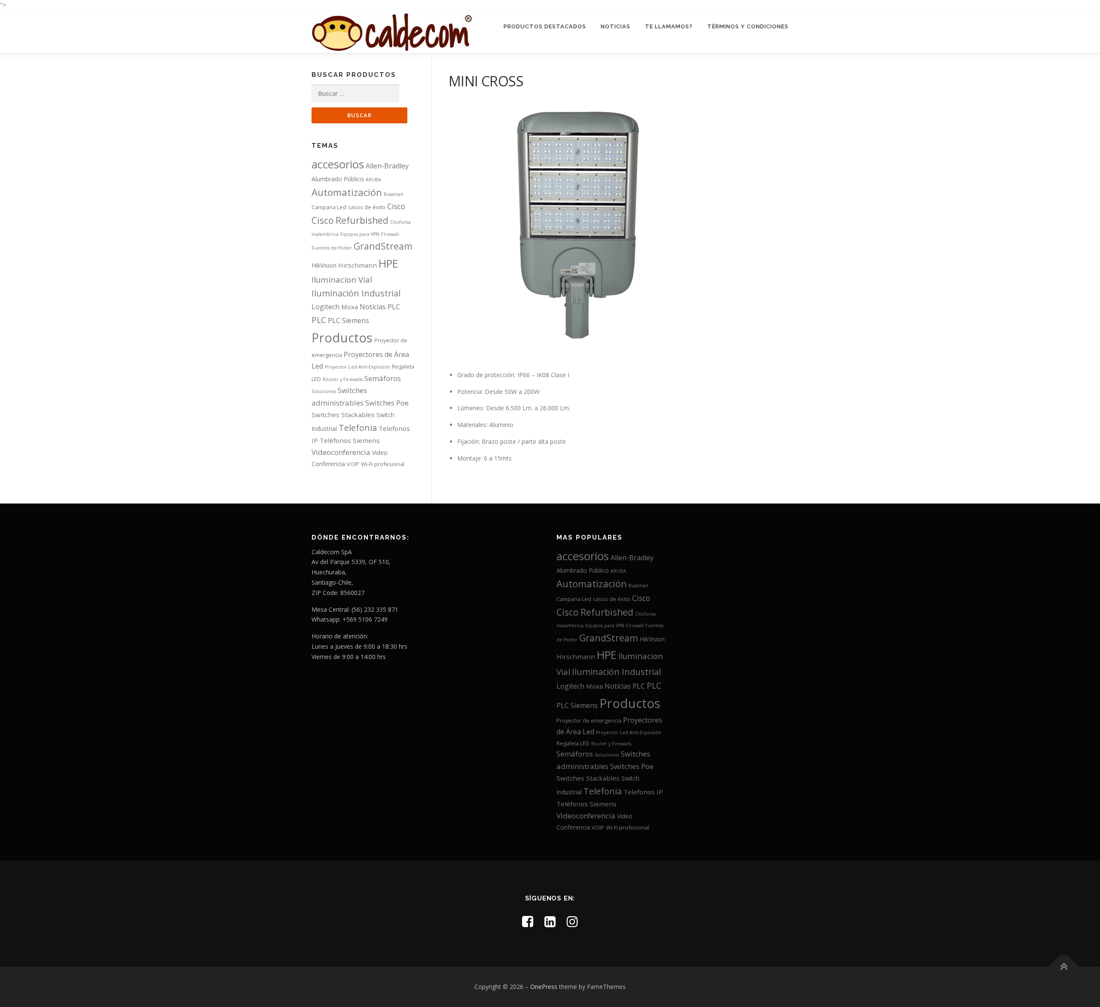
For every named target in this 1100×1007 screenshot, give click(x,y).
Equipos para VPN (359, 234)
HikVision (324, 265)
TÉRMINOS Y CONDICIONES (747, 26)
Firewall (390, 234)
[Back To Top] (1063, 967)
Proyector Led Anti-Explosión (357, 367)
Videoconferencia (341, 452)
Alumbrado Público (338, 179)
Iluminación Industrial (356, 293)
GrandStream (383, 246)
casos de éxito (366, 207)
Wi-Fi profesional (382, 464)
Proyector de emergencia (588, 720)
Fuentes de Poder (332, 248)
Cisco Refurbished (350, 220)
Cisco (396, 206)
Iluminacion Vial (342, 279)
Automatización (347, 192)
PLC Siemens (348, 320)
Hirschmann (357, 265)
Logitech (325, 306)
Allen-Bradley (387, 166)
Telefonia (358, 427)
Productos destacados (545, 26)
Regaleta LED (573, 743)
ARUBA (373, 180)
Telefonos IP (643, 791)
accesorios (338, 164)
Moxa (349, 306)
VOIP (353, 464)
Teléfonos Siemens (350, 440)
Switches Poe (387, 403)
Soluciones (324, 391)
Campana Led (329, 207)
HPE (388, 263)
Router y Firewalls (343, 379)
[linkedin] (550, 921)
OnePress (543, 987)
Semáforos (382, 378)
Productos (342, 337)
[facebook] (527, 921)
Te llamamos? (669, 26)
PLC (394, 306)
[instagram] (572, 921)
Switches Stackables (343, 414)
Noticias (615, 26)
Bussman (393, 194)
